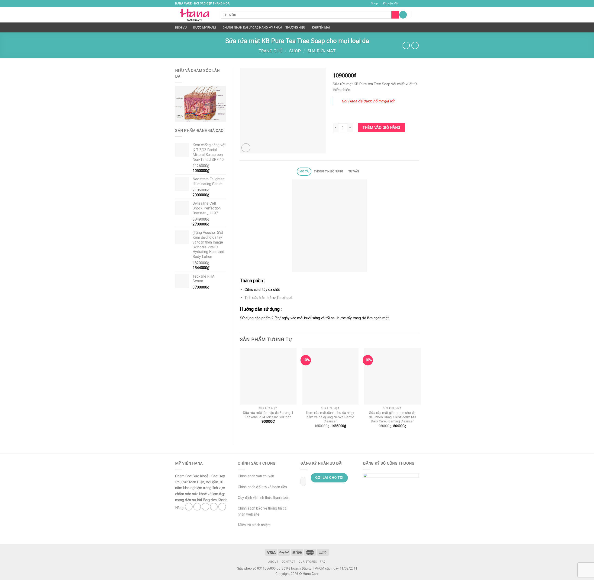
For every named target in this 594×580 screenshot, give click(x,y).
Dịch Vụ (181, 27)
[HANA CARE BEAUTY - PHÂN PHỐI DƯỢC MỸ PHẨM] (194, 15)
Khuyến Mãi (390, 3)
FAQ (323, 561)
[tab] (304, 172)
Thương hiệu (295, 27)
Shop (374, 3)
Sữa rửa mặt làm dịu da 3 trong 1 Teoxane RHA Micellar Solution (268, 415)
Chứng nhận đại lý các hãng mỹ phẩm (252, 27)
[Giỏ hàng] (416, 15)
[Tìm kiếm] (395, 15)
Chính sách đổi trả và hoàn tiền (262, 487)
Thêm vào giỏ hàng (381, 127)
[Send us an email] (416, 3)
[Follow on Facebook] (403, 3)
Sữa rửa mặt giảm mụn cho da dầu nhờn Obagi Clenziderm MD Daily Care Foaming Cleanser (392, 417)
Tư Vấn (354, 171)
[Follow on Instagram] (407, 3)
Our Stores (307, 561)
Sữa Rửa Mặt (321, 50)
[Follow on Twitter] (412, 3)
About (273, 561)
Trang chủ (270, 50)
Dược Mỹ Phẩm (204, 27)
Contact (288, 561)
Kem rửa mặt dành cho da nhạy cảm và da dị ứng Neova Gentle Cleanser (330, 417)
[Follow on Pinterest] (222, 506)
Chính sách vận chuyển (256, 476)
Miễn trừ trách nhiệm (254, 525)
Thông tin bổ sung (328, 171)
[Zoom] (245, 147)
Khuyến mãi (321, 27)
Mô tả (304, 171)
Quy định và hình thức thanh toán (264, 497)
